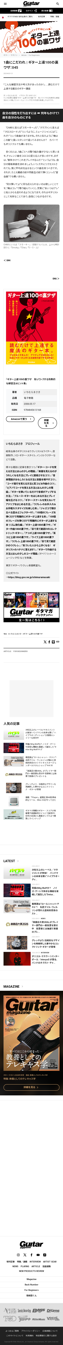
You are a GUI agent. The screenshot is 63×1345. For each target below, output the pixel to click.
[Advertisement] (31, 1136)
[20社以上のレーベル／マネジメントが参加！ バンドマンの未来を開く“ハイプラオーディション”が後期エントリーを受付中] (17, 872)
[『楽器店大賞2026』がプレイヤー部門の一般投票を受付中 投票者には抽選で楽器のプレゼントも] (17, 924)
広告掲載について (50, 1331)
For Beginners (34, 55)
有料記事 (41, 17)
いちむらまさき (15, 634)
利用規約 (29, 1336)
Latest (12, 861)
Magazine (14, 987)
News (43, 919)
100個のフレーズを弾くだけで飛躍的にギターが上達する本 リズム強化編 (31, 520)
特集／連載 (54, 17)
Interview (45, 953)
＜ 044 (7, 260)
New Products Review (31, 1271)
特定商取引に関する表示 (46, 1336)
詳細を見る (46, 423)
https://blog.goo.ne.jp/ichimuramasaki (29, 577)
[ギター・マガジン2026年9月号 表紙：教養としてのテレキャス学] (31, 1069)
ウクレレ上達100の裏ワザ (25, 541)
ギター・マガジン (11, 55)
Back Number (31, 1284)
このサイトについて (14, 1336)
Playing (25, 1266)
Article (23, 55)
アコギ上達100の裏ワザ (37, 533)
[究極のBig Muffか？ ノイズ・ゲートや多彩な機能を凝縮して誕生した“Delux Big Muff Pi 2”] (17, 890)
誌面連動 (46, 1266)
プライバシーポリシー (30, 1331)
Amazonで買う (19, 419)
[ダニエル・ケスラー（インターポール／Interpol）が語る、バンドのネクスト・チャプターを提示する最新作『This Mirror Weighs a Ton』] (17, 959)
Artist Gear (50, 1262)
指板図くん (31, 1295)
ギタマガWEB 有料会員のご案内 (20, 17)
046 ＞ (56, 278)
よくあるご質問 (12, 1331)
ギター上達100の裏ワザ (38, 524)
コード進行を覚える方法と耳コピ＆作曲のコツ (30, 483)
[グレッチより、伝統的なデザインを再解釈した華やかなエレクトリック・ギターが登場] (17, 943)
